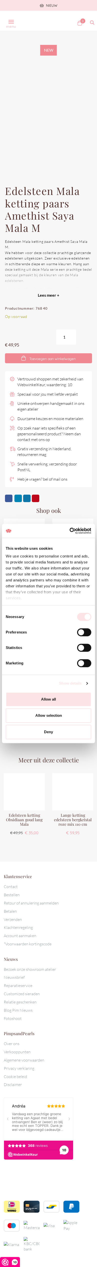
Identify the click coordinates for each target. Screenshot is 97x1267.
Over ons (11, 1043)
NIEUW (51, 5)
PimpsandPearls (43, 21)
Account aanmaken (20, 935)
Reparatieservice (18, 985)
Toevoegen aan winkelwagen (52, 359)
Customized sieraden (22, 993)
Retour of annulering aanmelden (31, 903)
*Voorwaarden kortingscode (27, 943)
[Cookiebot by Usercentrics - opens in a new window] (69, 531)
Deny (48, 732)
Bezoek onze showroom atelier (30, 969)
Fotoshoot (13, 1018)
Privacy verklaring (19, 1068)
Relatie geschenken (20, 1001)
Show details (70, 683)
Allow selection (48, 715)
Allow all (48, 699)
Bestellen (12, 894)
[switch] (84, 632)
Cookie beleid (15, 1076)
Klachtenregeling (18, 927)
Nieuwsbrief (14, 977)
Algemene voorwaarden (24, 1060)
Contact (11, 886)
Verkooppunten (17, 1051)
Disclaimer (13, 1084)
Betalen (10, 911)
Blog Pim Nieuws (18, 1010)
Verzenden (13, 919)
